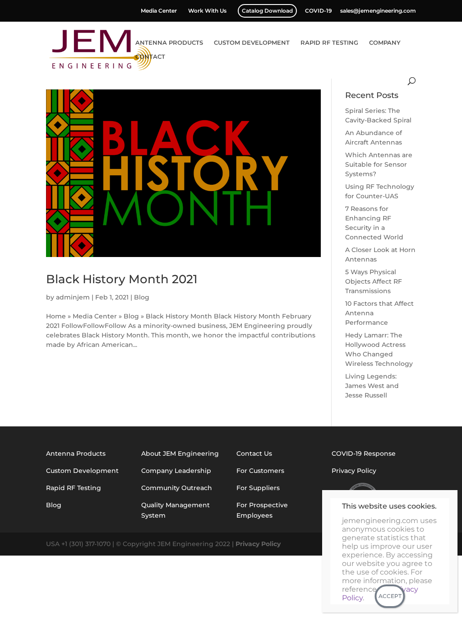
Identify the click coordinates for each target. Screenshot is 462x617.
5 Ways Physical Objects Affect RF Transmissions (373, 281)
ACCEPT (390, 596)
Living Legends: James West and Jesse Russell (372, 385)
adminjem (73, 297)
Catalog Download (267, 10)
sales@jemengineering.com (378, 11)
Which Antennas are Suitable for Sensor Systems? (378, 164)
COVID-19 (318, 11)
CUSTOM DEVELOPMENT (252, 42)
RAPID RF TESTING (329, 42)
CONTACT (150, 56)
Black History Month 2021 (122, 279)
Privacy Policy (258, 544)
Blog (141, 297)
